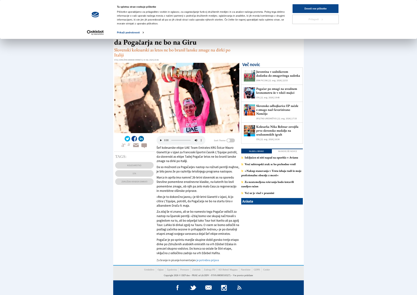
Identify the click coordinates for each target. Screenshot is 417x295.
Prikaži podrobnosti (128, 32)
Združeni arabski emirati (130, 60)
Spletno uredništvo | (267, 118)
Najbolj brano (256, 151)
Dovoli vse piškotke (315, 8)
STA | (258, 97)
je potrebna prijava (207, 260)
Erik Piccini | (262, 80)
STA (115, 60)
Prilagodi (314, 19)
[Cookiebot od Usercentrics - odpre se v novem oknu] (95, 32)
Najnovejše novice (287, 151)
